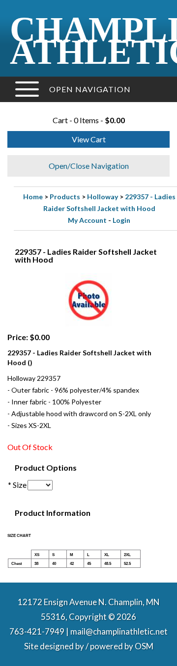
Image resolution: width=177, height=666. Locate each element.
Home (33, 196)
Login (121, 220)
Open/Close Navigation (89, 165)
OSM (144, 646)
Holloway (102, 196)
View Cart (89, 139)
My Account (87, 220)
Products (65, 196)
